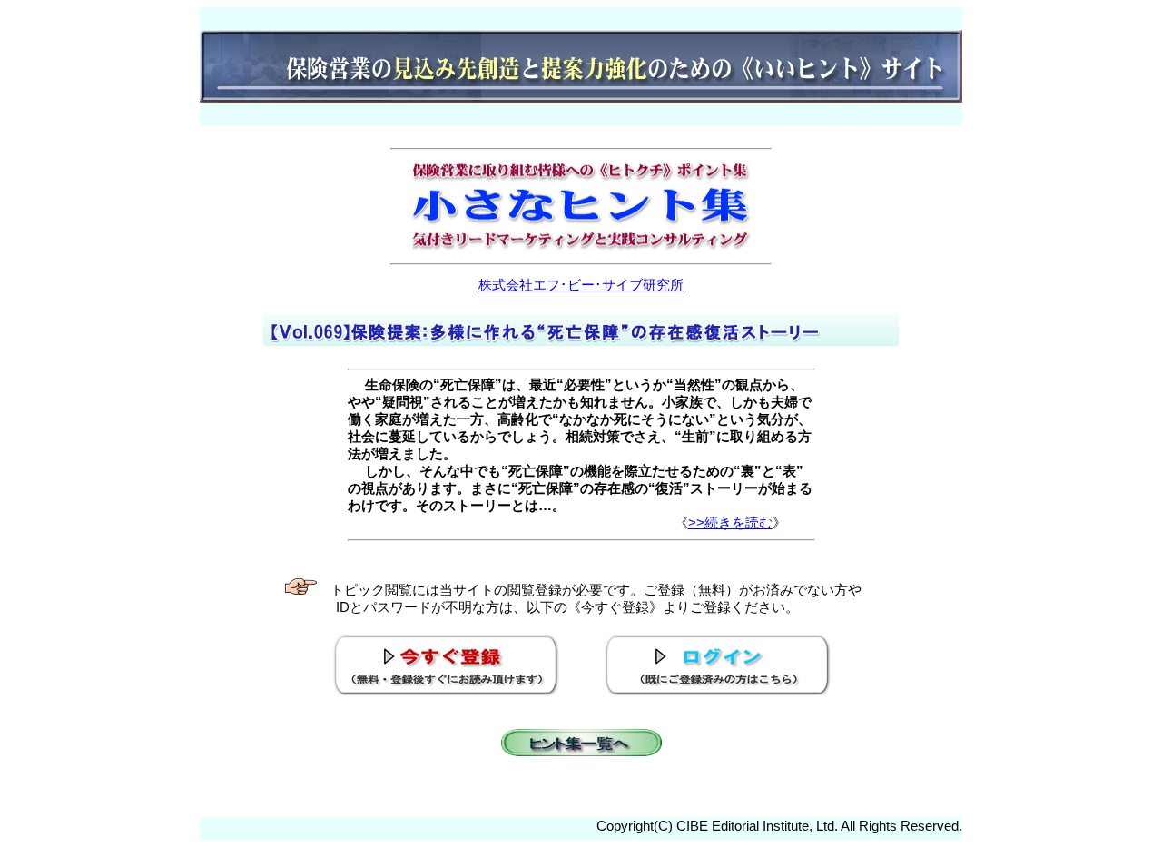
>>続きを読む (730, 522)
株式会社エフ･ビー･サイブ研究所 (581, 284)
